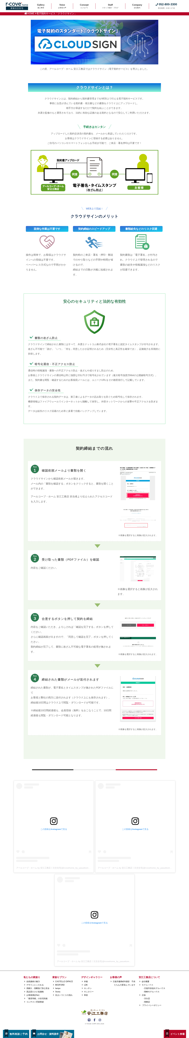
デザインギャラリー (91, 977)
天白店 (147, 998)
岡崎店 (147, 1002)
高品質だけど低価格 (35, 992)
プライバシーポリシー (151, 1005)
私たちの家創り (32, 977)
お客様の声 (116, 977)
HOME (30, 13)
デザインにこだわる (35, 985)
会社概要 (145, 981)
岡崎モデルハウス (151, 992)
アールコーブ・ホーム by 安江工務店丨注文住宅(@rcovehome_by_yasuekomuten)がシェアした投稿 (63, 868)
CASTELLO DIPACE (64, 981)
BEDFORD (60, 985)
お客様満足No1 (32, 995)
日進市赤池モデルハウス (154, 988)
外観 (86, 981)
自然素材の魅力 (33, 981)
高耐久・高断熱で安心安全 (37, 988)
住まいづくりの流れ (63, 995)
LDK (86, 985)
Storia (57, 992)
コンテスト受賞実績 (35, 1002)
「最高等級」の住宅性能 (37, 998)
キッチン (88, 988)
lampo (57, 988)
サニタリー (89, 992)
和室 (86, 995)
